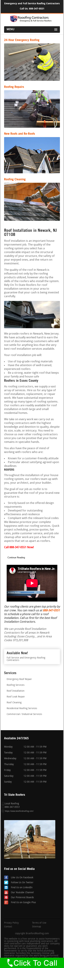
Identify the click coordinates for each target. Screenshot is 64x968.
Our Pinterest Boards (22, 897)
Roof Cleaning (14, 702)
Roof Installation (15, 691)
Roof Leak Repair (16, 697)
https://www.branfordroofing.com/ (19, 811)
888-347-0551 (36, 8)
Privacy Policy (11, 923)
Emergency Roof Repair (19, 679)
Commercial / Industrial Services (24, 714)
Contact (8, 927)
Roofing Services (15, 685)
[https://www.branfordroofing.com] (32, 21)
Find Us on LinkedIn (21, 887)
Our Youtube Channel (22, 892)
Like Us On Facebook (22, 877)
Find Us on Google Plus (23, 902)
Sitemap (36, 927)
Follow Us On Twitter (22, 882)
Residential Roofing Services (22, 708)
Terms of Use (39, 923)
